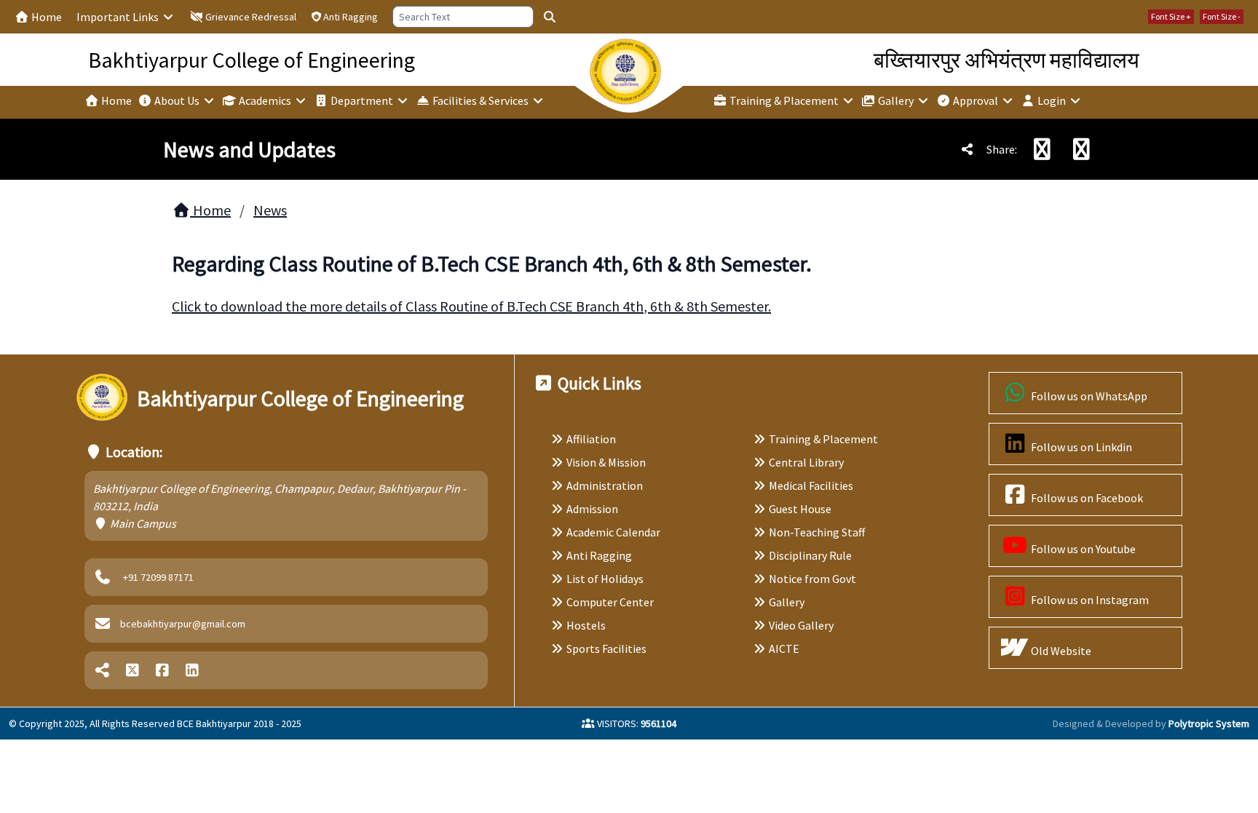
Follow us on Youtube (1082, 549)
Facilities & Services (480, 100)
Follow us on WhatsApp (1088, 396)
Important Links (118, 16)
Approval (975, 100)
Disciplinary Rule (810, 555)
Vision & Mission (606, 462)
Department (361, 100)
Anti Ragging (350, 16)
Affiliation (591, 439)
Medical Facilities (811, 485)
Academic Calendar (613, 532)
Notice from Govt (812, 578)
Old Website (1060, 650)
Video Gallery (801, 625)
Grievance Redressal (249, 16)
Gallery (896, 100)
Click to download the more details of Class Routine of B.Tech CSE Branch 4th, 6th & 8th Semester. (471, 306)
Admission (592, 508)
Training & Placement (784, 100)
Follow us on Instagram (1089, 599)
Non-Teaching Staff (817, 532)
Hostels (586, 625)
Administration (604, 485)
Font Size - (1222, 16)
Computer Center (610, 602)
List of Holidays (605, 578)
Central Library (806, 462)
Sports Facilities (606, 648)
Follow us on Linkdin (1080, 447)
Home (45, 16)
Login (1051, 100)
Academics (265, 100)
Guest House (800, 508)
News (270, 210)
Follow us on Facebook (1086, 498)
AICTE (784, 648)
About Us (177, 100)
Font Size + (1171, 16)
